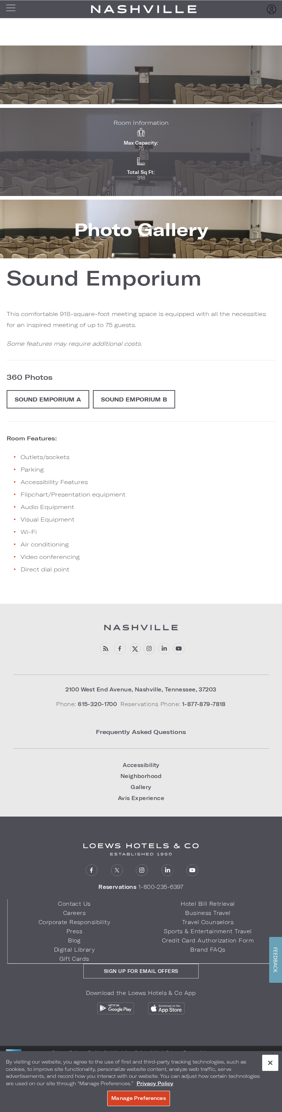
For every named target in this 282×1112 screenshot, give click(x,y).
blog (105, 649)
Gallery (141, 787)
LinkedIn (167, 870)
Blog (74, 940)
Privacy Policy (155, 1083)
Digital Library (74, 949)
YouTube (179, 649)
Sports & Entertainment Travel (208, 931)
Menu (13, 9)
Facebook (120, 649)
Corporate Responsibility (74, 922)
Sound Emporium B (134, 399)
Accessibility (141, 765)
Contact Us (74, 904)
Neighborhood (141, 776)
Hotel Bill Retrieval (208, 904)
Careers (74, 913)
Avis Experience (141, 798)
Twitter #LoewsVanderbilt (135, 649)
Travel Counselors (208, 922)
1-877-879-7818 (204, 704)
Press (74, 931)
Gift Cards (74, 959)
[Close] (270, 1063)
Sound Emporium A (48, 399)
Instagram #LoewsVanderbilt (149, 649)
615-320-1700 (97, 704)
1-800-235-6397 (161, 887)
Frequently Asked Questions (141, 731)
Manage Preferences (138, 1098)
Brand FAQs (207, 949)
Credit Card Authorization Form (208, 940)
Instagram (142, 870)
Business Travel (207, 913)
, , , (140, 689)
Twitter (117, 870)
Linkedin (164, 649)
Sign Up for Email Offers (141, 971)
